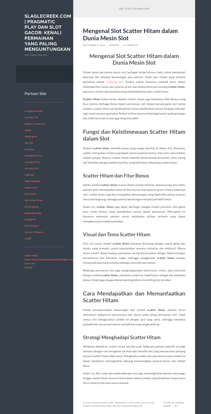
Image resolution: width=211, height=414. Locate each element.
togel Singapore (32, 181)
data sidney (30, 193)
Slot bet (28, 267)
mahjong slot (114, 81)
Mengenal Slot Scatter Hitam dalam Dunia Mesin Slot (130, 34)
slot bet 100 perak (34, 232)
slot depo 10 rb (32, 162)
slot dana (29, 149)
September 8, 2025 (94, 45)
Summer (114, 45)
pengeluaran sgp (33, 213)
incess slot (30, 263)
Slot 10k (29, 142)
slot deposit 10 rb (33, 155)
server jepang (31, 206)
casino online (31, 255)
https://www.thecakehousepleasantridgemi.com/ (49, 259)
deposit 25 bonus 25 (35, 123)
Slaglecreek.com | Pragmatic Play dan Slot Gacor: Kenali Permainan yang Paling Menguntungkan (48, 32)
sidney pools (31, 187)
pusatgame (30, 219)
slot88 (28, 238)
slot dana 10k (31, 168)
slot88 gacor (31, 136)
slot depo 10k (31, 117)
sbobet (28, 130)
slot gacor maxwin (34, 111)
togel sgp (29, 174)
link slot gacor (32, 225)
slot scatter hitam (34, 200)
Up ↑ (176, 406)
